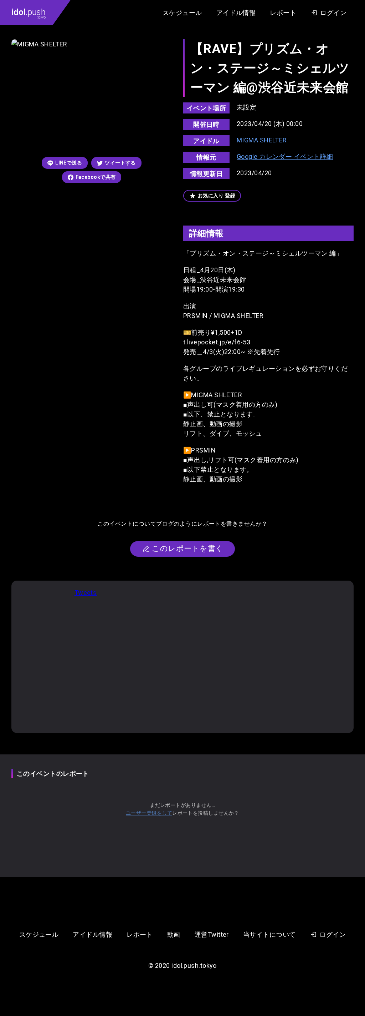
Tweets (85, 592)
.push (28, 13)
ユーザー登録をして (149, 813)
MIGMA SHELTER (262, 140)
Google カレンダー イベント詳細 (285, 156)
